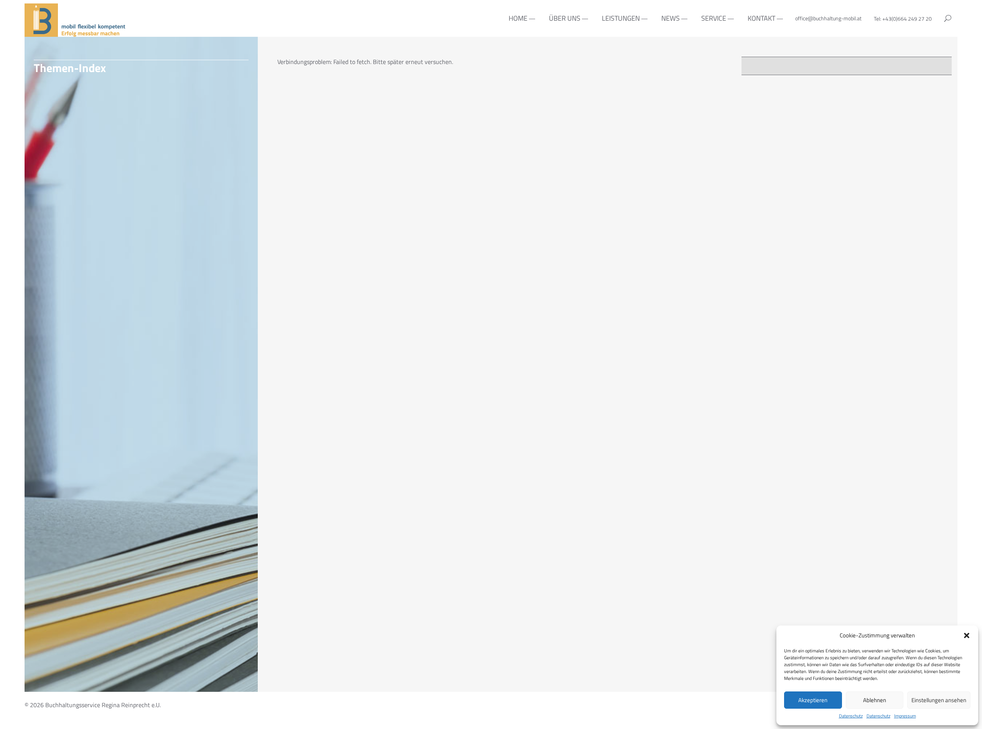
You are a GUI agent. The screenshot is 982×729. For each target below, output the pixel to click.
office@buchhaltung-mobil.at (828, 18)
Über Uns (564, 18)
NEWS (670, 18)
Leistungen (621, 18)
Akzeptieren (812, 700)
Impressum (905, 716)
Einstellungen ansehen (938, 700)
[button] (966, 635)
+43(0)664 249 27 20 (907, 19)
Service (713, 18)
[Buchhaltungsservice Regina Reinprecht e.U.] (76, 32)
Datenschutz (851, 716)
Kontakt (761, 18)
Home (518, 18)
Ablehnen (874, 700)
